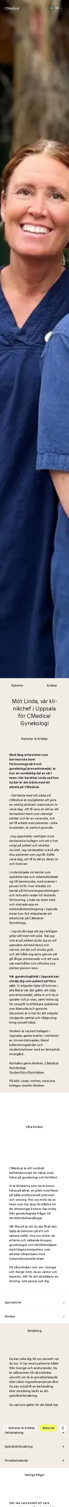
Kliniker (34, 1316)
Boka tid (48, 1428)
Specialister (34, 1302)
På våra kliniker (20, 1267)
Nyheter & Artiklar (20, 1428)
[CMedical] (12, 8)
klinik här (51, 1405)
